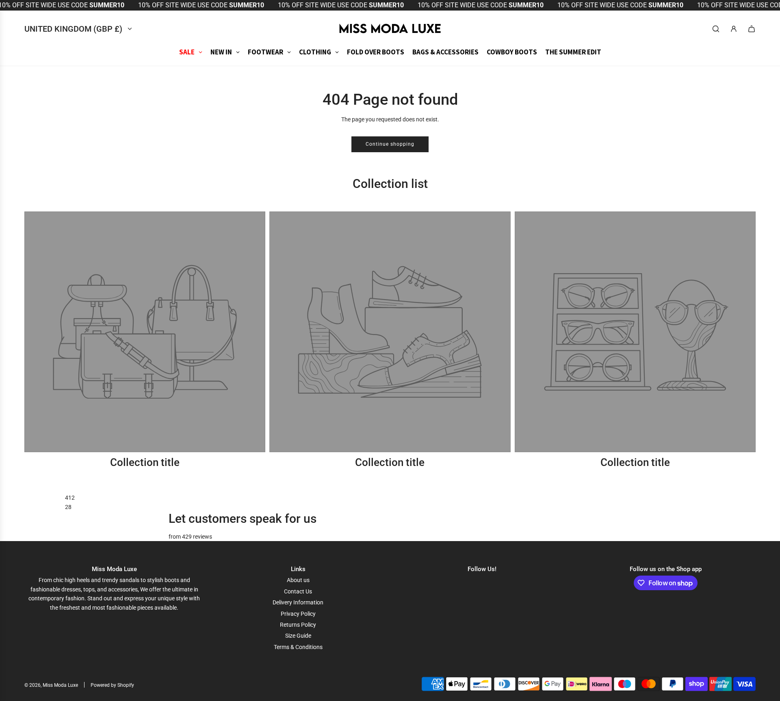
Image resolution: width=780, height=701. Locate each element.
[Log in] (734, 29)
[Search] (716, 29)
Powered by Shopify (112, 685)
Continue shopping (390, 144)
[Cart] (751, 29)
